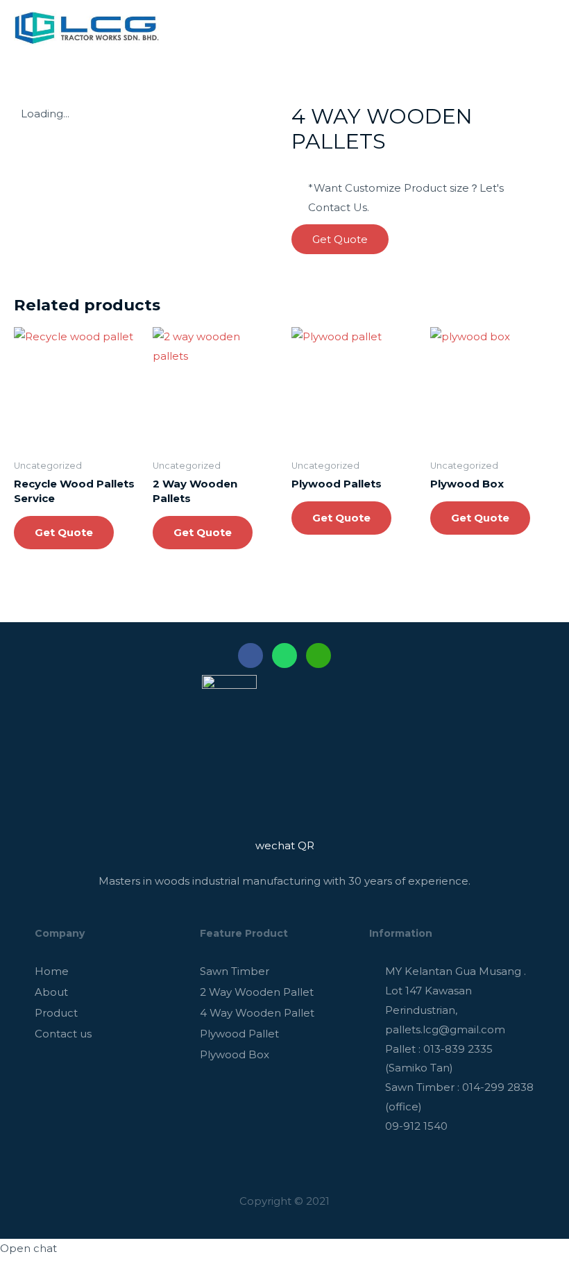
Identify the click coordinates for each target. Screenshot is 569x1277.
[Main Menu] (540, 28)
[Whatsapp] (284, 655)
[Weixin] (318, 655)
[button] (340, 239)
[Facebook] (250, 655)
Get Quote (64, 532)
